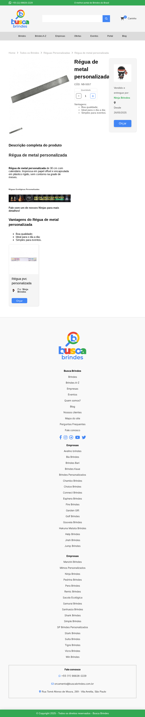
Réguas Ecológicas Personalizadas (24, 189)
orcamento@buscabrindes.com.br (74, 683)
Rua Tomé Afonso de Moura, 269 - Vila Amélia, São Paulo (73, 691)
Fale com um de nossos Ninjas (27, 207)
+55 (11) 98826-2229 (73, 675)
